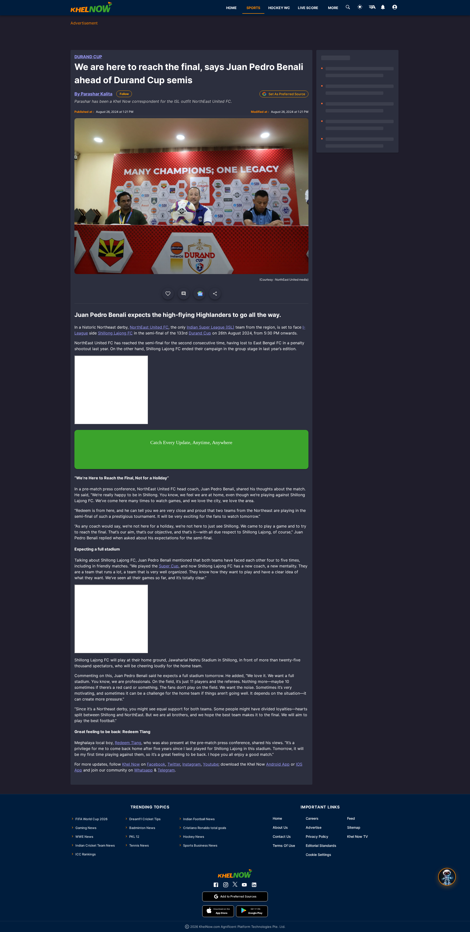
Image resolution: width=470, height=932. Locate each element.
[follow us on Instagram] (226, 885)
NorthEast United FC (149, 327)
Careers (312, 818)
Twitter (173, 764)
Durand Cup (88, 56)
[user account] (395, 8)
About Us (280, 827)
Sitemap (353, 827)
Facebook (156, 764)
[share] (215, 293)
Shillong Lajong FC (115, 333)
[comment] (183, 293)
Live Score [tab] (308, 8)
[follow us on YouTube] (244, 885)
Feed (351, 818)
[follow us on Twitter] (235, 885)
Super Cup (168, 566)
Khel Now (131, 764)
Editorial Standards (321, 845)
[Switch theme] (359, 8)
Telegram (166, 770)
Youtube (210, 764)
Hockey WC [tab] (279, 8)
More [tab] (333, 8)
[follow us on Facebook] (216, 885)
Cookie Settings (318, 854)
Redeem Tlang (128, 742)
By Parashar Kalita (93, 93)
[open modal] (447, 877)
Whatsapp (143, 770)
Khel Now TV (357, 836)
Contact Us (282, 836)
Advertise (313, 827)
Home (277, 818)
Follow (124, 94)
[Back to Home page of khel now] (91, 7)
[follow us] (199, 293)
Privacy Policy (317, 836)
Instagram (191, 764)
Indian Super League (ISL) (210, 327)
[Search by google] (348, 8)
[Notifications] (383, 8)
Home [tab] (231, 8)
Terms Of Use (284, 845)
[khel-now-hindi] (372, 7)
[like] (168, 293)
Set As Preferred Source (287, 94)
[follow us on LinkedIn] (254, 885)
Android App (278, 764)
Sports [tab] (253, 8)
